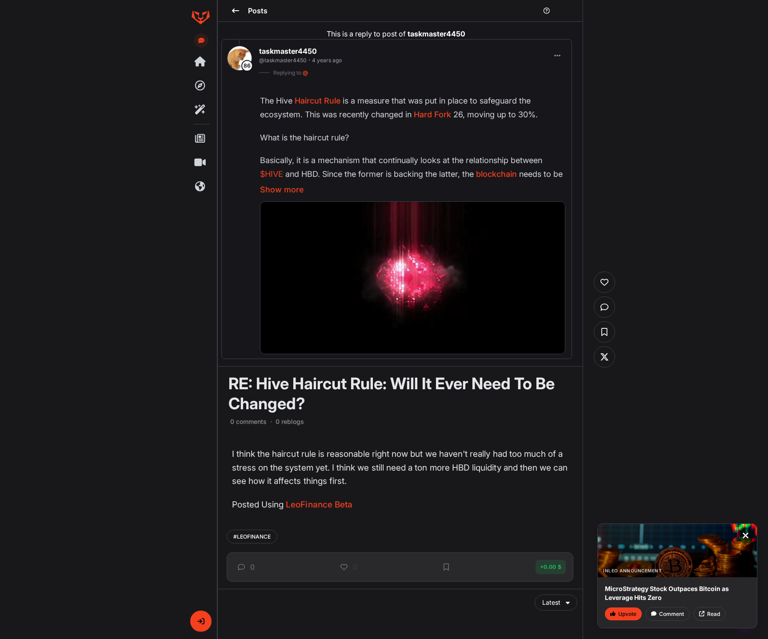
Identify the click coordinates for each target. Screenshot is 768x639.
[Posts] (200, 138)
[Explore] (200, 85)
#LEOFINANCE (252, 536)
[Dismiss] (745, 535)
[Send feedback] (201, 40)
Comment (671, 614)
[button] (201, 621)
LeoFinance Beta (319, 504)
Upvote (627, 614)
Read (713, 614)
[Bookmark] (446, 567)
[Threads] (200, 61)
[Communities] (200, 186)
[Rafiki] (200, 109)
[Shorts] (200, 162)
